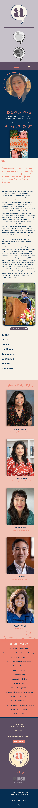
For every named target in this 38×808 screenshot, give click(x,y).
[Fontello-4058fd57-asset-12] (18, 126)
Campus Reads (19, 666)
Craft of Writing (19, 675)
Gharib (24, 478)
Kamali (24, 626)
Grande (23, 429)
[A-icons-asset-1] (24, 126)
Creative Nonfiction (19, 679)
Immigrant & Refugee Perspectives (19, 692)
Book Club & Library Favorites (19, 661)
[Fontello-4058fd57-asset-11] (6, 126)
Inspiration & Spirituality (19, 696)
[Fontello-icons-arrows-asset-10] (30, 126)
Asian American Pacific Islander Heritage (19, 653)
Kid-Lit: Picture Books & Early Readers (19, 705)
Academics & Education (19, 648)
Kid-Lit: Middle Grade (19, 701)
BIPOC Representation (19, 657)
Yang (27, 112)
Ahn (23, 577)
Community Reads (19, 670)
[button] (17, 66)
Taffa (24, 527)
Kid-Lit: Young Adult (19, 709)
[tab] (19, 161)
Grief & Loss (19, 683)
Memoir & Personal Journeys (19, 714)
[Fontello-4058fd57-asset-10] (24, 772)
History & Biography (19, 688)
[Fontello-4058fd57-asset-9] (12, 126)
